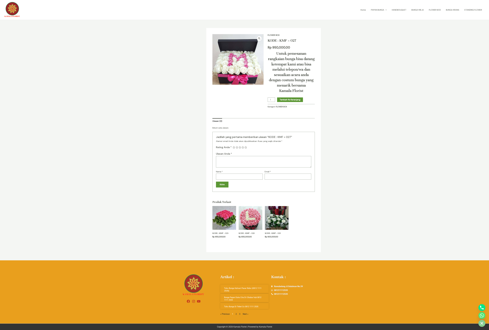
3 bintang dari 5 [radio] (240, 147)
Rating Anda (224, 147)
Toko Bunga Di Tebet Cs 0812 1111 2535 (241, 306)
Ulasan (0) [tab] (217, 121)
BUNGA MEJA (417, 10)
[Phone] (481, 307)
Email (268, 171)
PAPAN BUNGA (377, 10)
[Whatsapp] (481, 315)
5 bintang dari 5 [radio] (245, 147)
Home (363, 10)
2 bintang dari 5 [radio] (237, 147)
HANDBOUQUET (399, 10)
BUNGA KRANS (452, 10)
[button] (385, 10)
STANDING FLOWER (473, 10)
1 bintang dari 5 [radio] (234, 147)
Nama (219, 171)
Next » (245, 314)
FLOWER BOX (435, 10)
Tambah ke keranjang (290, 99)
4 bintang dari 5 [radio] (243, 147)
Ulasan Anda (224, 153)
